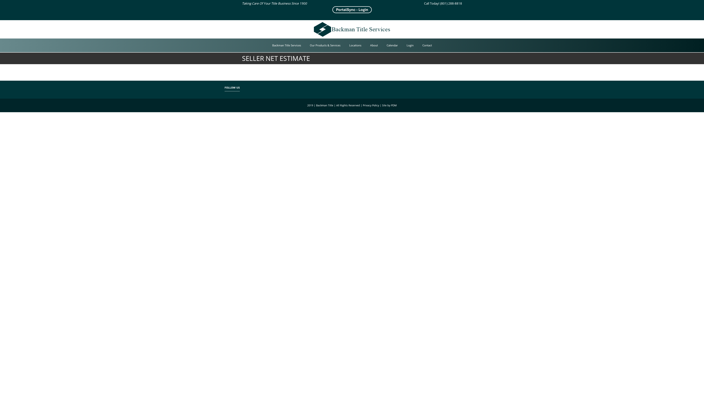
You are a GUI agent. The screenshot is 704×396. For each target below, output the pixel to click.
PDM (394, 105)
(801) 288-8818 (451, 3)
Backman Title (333, 25)
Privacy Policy (371, 105)
